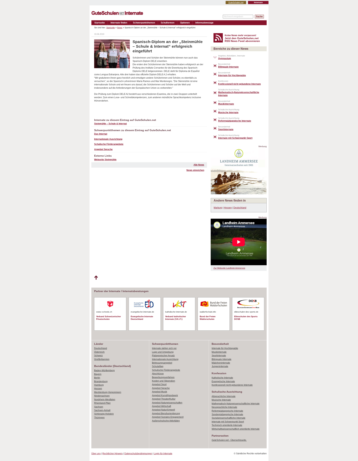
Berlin (97, 377)
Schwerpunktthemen (144, 22)
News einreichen (195, 170)
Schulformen (167, 22)
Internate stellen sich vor (164, 348)
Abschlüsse (158, 373)
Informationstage (204, 22)
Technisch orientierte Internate (227, 425)
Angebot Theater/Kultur (163, 399)
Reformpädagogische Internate (227, 411)
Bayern (97, 374)
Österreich (99, 352)
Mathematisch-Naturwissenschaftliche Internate (236, 403)
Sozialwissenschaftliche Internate (228, 418)
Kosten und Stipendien (163, 381)
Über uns (96, 453)
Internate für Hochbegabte (225, 348)
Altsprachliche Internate (223, 396)
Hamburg (99, 385)
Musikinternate (219, 352)
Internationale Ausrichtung (108, 139)
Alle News (199, 165)
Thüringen (99, 417)
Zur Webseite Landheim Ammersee (229, 268)
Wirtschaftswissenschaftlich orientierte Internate (236, 429)
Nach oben (96, 277)
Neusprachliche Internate (224, 407)
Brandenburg (101, 381)
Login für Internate (163, 453)
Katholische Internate (222, 377)
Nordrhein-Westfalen (104, 399)
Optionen (185, 22)
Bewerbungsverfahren (163, 377)
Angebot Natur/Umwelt (163, 409)
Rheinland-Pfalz (102, 403)
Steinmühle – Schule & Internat (110, 123)
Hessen (228, 207)
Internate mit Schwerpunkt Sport (228, 421)
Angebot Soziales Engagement (167, 417)
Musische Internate (221, 400)
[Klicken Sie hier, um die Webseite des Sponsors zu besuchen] (239, 193)
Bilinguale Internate (221, 359)
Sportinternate (219, 355)
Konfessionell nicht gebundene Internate (232, 385)
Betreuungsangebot (162, 363)
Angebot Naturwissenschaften (167, 402)
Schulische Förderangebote (108, 144)
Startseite (99, 22)
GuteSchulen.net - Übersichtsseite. (229, 440)
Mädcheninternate (221, 363)
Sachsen (98, 406)
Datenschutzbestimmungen (138, 453)
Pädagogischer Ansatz (163, 355)
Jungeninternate (220, 366)
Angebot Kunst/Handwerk (165, 395)
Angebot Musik (159, 391)
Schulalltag (157, 366)
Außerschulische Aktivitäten (166, 420)
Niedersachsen (102, 396)
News (119, 27)
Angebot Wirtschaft (161, 406)
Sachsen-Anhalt (102, 410)
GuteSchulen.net (236, 2)
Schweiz (98, 355)
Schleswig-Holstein (104, 414)
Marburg (218, 207)
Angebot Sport (159, 384)
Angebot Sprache (103, 149)
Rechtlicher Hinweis (112, 453)
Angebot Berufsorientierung (166, 413)
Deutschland (239, 207)
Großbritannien (101, 359)
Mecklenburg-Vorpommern (107, 392)
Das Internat (100, 134)
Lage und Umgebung (163, 352)
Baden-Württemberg (104, 370)
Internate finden (119, 22)
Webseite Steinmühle (105, 159)
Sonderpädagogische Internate (227, 414)
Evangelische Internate (223, 381)
